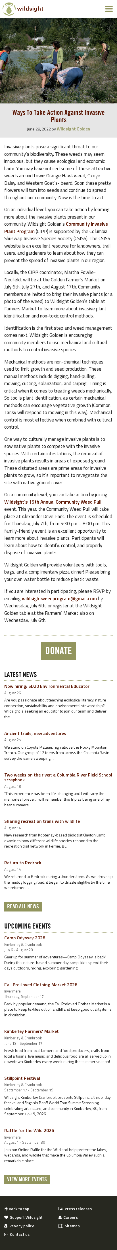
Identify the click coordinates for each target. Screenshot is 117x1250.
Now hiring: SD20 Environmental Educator (46, 686)
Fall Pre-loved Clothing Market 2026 (40, 984)
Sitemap (71, 1226)
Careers (70, 1217)
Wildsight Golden (73, 129)
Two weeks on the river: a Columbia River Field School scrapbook (58, 777)
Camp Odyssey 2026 (24, 937)
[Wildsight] (23, 9)
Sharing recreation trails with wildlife (42, 821)
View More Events (27, 1179)
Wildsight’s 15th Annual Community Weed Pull (52, 502)
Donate (58, 651)
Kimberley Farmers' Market (31, 1031)
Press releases (77, 1209)
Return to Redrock (22, 862)
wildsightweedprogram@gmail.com (59, 598)
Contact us (19, 1234)
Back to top (18, 1209)
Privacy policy (21, 1226)
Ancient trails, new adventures (35, 733)
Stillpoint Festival (22, 1078)
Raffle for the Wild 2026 (29, 1130)
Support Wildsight (25, 1217)
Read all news (23, 907)
